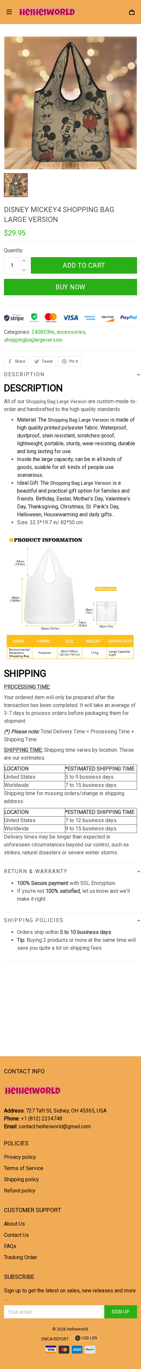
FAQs (10, 1246)
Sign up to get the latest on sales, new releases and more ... (70, 1294)
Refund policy (19, 1190)
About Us (14, 1224)
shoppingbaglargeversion (33, 340)
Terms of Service (23, 1168)
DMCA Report (55, 1339)
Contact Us (16, 1235)
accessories (71, 332)
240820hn (42, 332)
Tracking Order (20, 1257)
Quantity (13, 250)
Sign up (121, 1311)
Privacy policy (20, 1157)
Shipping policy (21, 1179)
